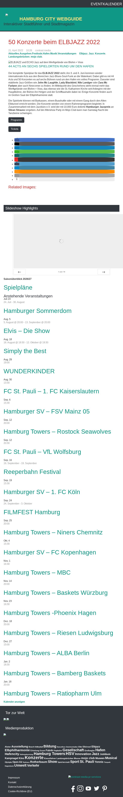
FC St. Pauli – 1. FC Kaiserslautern (51, 391)
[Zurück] (20, 272)
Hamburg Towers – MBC (37, 572)
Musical (111, 758)
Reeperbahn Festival (32, 471)
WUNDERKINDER (29, 371)
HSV (70, 753)
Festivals (37, 53)
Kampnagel (11, 758)
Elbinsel (87, 747)
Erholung (34, 750)
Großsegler (89, 750)
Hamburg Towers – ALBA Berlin (46, 653)
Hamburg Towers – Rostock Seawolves (57, 431)
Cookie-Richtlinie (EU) (20, 791)
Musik (53, 53)
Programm (16, 120)
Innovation (83, 754)
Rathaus (26, 762)
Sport (74, 762)
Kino (21, 758)
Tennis (99, 761)
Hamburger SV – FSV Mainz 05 (47, 411)
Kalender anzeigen (14, 701)
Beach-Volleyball (36, 747)
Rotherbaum (38, 761)
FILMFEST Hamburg (32, 512)
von (61, 272)
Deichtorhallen (72, 747)
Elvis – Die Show (27, 330)
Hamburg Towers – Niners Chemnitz (53, 532)
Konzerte (100, 53)
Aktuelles (13, 53)
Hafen (46, 53)
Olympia (8, 762)
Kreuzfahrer (50, 758)
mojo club (36, 56)
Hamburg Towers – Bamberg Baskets (55, 673)
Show (52, 762)
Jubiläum (105, 754)
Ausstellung (19, 746)
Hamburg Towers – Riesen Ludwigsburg (58, 632)
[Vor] (104, 272)
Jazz (91, 53)
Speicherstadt (64, 762)
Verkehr (33, 765)
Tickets (14, 129)
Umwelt (20, 765)
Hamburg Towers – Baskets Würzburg (56, 592)
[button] (16, 140)
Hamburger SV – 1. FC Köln (42, 491)
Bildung (50, 746)
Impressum (14, 777)
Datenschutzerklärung (20, 787)
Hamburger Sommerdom (38, 310)
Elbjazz (83, 53)
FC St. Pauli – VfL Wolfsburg (42, 451)
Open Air (17, 762)
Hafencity (12, 754)
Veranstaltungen (67, 53)
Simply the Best (25, 351)
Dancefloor (61, 747)
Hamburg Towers (49, 753)
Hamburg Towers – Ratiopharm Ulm (53, 693)
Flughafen (58, 751)
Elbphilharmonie (17, 750)
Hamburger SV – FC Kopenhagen (50, 552)
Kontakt (12, 782)
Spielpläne (18, 287)
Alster (8, 747)
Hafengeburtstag (26, 754)
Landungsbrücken (19, 56)
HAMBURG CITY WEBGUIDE (51, 19)
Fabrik (49, 750)
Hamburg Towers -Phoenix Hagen (50, 612)
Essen (42, 751)
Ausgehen (26, 53)
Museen (100, 758)
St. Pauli (87, 762)
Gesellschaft (73, 750)
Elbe (80, 747)
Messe (77, 758)
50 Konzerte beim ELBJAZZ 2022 (54, 42)
